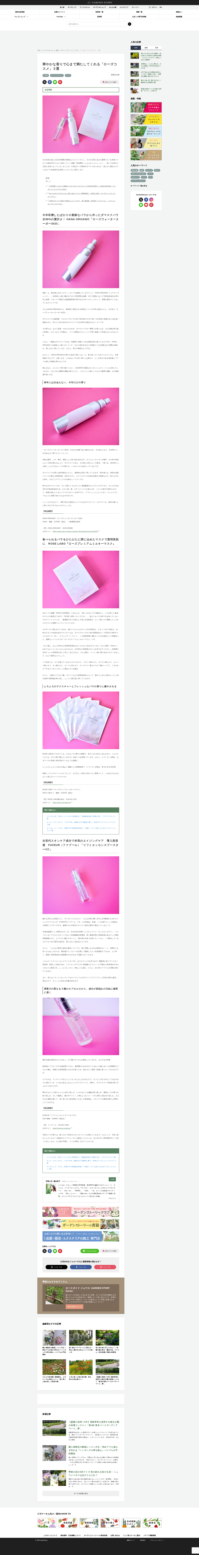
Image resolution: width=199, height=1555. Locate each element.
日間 (135, 48)
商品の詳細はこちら (73, 1306)
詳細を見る (112, 1198)
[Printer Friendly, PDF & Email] (89, 1251)
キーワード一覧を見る (139, 186)
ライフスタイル (85, 7)
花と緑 (62, 7)
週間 (146, 48)
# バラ (68, 75)
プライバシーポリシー (157, 1540)
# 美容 (46, 75)
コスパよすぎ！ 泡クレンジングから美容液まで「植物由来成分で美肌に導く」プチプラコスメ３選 (81, 1157)
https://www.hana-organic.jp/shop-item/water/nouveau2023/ (75, 531)
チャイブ (149, 170)
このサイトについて (50, 1535)
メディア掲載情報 (149, 1535)
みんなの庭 (112, 7)
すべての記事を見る (81, 1493)
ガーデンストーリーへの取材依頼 (95, 1535)
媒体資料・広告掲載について (71, 1535)
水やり (157, 170)
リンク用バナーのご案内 (131, 1535)
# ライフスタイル (57, 75)
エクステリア (124, 7)
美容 (57, 50)
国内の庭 (134, 170)
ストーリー (135, 7)
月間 (156, 48)
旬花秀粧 (48, 90)
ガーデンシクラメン (138, 181)
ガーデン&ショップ (99, 7)
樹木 (141, 170)
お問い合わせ (115, 1535)
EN (161, 7)
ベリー (144, 177)
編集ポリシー (131, 1540)
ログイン (155, 7)
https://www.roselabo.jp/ (62, 802)
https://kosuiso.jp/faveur (62, 1128)
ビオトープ (135, 177)
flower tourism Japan (138, 174)
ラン (150, 177)
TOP (38, 50)
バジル (150, 174)
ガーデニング (72, 7)
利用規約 (142, 1540)
